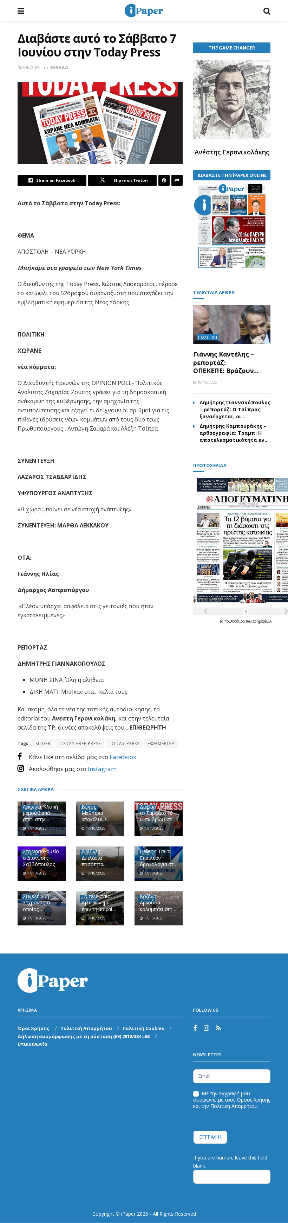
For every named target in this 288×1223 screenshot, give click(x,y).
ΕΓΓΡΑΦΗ (210, 1137)
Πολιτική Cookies (143, 1028)
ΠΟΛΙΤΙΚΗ (207, 337)
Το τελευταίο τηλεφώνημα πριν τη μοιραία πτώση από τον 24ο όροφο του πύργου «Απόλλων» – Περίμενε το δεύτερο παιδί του (98, 902)
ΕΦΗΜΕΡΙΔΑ (161, 743)
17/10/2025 (36, 828)
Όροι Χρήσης (34, 1028)
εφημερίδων (262, 621)
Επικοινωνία (32, 1044)
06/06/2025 (29, 67)
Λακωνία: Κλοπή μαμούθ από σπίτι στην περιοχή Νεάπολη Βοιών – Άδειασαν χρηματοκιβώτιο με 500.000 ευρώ (41, 813)
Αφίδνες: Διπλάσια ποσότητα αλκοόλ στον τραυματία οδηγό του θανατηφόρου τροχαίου (97, 858)
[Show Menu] (21, 10)
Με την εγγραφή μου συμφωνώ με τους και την (231, 1099)
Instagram (102, 769)
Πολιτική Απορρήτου (86, 1028)
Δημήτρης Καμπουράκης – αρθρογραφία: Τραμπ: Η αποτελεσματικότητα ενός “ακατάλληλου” (234, 433)
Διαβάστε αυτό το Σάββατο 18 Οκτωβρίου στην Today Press (158, 813)
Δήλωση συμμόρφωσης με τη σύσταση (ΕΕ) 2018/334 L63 (84, 1036)
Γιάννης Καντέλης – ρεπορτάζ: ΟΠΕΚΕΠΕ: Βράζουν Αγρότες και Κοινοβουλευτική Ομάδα (223, 362)
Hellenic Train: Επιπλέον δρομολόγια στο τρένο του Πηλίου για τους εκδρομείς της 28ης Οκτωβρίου (158, 858)
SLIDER (43, 743)
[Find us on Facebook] (195, 1028)
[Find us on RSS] (218, 1028)
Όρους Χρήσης (253, 1099)
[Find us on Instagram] (206, 1028)
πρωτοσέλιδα (235, 621)
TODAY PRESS (124, 743)
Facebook (123, 757)
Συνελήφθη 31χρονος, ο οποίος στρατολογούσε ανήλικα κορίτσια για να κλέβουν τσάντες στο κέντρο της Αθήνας (41, 902)
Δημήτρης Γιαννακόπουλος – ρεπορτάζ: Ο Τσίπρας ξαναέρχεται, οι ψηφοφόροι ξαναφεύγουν (234, 409)
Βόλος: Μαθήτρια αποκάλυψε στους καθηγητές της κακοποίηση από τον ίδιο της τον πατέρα (100, 813)
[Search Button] (266, 10)
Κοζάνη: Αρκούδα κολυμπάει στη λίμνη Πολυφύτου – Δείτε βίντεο (156, 902)
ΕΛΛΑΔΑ (59, 67)
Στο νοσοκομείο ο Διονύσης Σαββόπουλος (41, 857)
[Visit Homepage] (144, 11)
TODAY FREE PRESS (80, 743)
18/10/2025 (206, 382)
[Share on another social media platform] (177, 180)
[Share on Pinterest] (164, 180)
